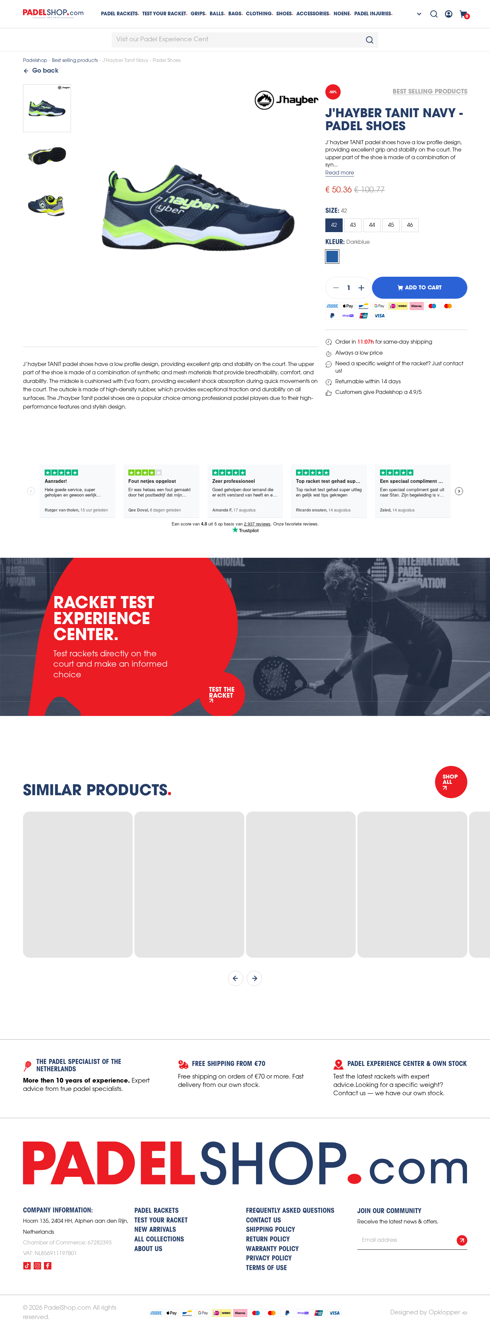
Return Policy (268, 1240)
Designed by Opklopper (425, 1312)
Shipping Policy (270, 1230)
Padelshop (35, 61)
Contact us (263, 1221)
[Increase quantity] (363, 288)
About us (148, 1249)
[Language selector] (415, 14)
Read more (339, 172)
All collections (159, 1240)
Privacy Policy (269, 1259)
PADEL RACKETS (156, 1211)
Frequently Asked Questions (290, 1211)
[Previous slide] (235, 978)
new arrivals (155, 1230)
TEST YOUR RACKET (164, 14)
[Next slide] (254, 978)
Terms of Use (266, 1268)
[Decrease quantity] (334, 288)
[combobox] (245, 40)
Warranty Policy (272, 1249)
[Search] (434, 14)
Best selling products (75, 61)
